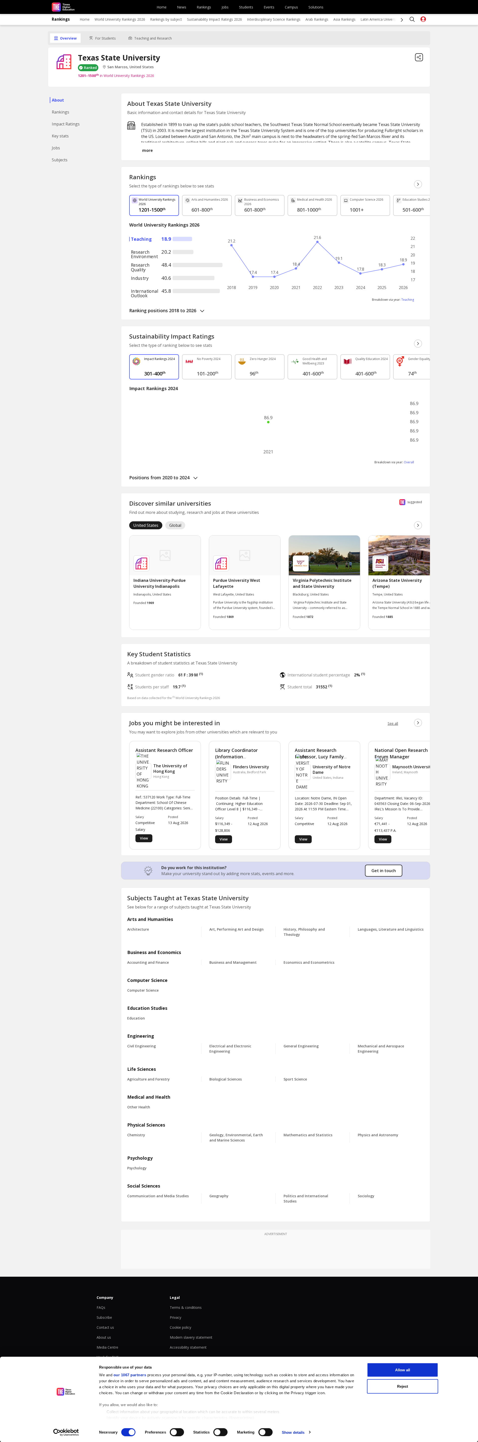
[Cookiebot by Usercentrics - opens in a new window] (66, 1432)
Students (246, 7)
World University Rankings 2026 (120, 19)
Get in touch (383, 870)
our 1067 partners (130, 1375)
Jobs (225, 7)
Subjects (59, 160)
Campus (291, 7)
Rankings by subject (166, 19)
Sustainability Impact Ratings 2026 (214, 19)
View (144, 838)
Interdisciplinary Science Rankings (273, 19)
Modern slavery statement (191, 1337)
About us (104, 1337)
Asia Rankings (344, 19)
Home (162, 7)
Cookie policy (180, 1327)
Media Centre (107, 1347)
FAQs (101, 1307)
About (58, 100)
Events (269, 7)
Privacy (175, 1317)
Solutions (315, 7)
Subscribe (104, 1317)
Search (412, 19)
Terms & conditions (186, 1307)
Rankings (204, 7)
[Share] (419, 57)
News (181, 7)
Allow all (402, 1370)
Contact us (105, 1327)
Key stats (60, 136)
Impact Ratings (66, 124)
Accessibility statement (188, 1347)
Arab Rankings (316, 19)
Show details (293, 1432)
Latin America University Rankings (387, 19)
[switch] (177, 1432)
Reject (402, 1386)
